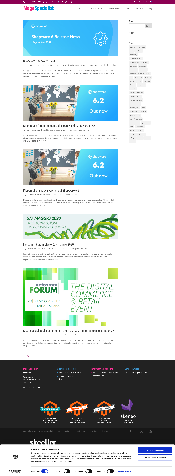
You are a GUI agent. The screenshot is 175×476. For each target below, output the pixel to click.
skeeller (106, 65)
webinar (132, 142)
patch (131, 127)
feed (131, 77)
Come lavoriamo (113, 9)
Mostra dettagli (124, 471)
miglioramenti (134, 111)
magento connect (135, 96)
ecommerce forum (51, 335)
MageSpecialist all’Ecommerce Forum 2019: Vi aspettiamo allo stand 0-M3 (68, 331)
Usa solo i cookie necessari (155, 457)
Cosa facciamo (95, 9)
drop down (133, 66)
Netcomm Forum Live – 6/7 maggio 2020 (48, 244)
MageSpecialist (48, 431)
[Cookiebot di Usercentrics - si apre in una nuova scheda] (15, 471)
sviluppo (132, 138)
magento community (136, 93)
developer (144, 62)
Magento (55, 248)
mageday (147, 81)
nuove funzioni (134, 123)
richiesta (104, 431)
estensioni (143, 70)
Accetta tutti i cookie (155, 450)
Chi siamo (80, 9)
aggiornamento (33, 65)
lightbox (138, 81)
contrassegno (134, 62)
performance (140, 127)
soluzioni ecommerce (87, 335)
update (113, 65)
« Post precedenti (30, 356)
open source (80, 65)
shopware (90, 65)
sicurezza (98, 65)
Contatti (139, 9)
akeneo (30, 248)
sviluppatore (141, 134)
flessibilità (54, 65)
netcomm (64, 248)
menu (143, 108)
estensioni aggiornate (137, 74)
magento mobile (135, 104)
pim (70, 248)
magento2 (133, 89)
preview (132, 130)
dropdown (142, 66)
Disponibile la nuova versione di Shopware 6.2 (51, 190)
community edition (136, 58)
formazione (138, 77)
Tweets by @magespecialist (136, 372)
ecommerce (44, 65)
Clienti (128, 9)
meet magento (134, 108)
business (37, 248)
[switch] (67, 471)
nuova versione (135, 115)
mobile (143, 111)
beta (143, 47)
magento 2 (141, 85)
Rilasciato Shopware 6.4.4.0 (40, 61)
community (133, 55)
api (28, 130)
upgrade (147, 138)
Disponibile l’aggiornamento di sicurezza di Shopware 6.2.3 (59, 126)
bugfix (132, 51)
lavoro (132, 81)
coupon (30, 335)
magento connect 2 (136, 100)
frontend (148, 77)
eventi (148, 74)
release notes (58, 194)
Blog (150, 9)
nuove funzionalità (66, 65)
